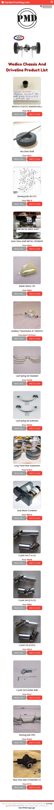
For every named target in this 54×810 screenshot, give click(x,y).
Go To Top (49, 804)
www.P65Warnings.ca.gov (27, 808)
